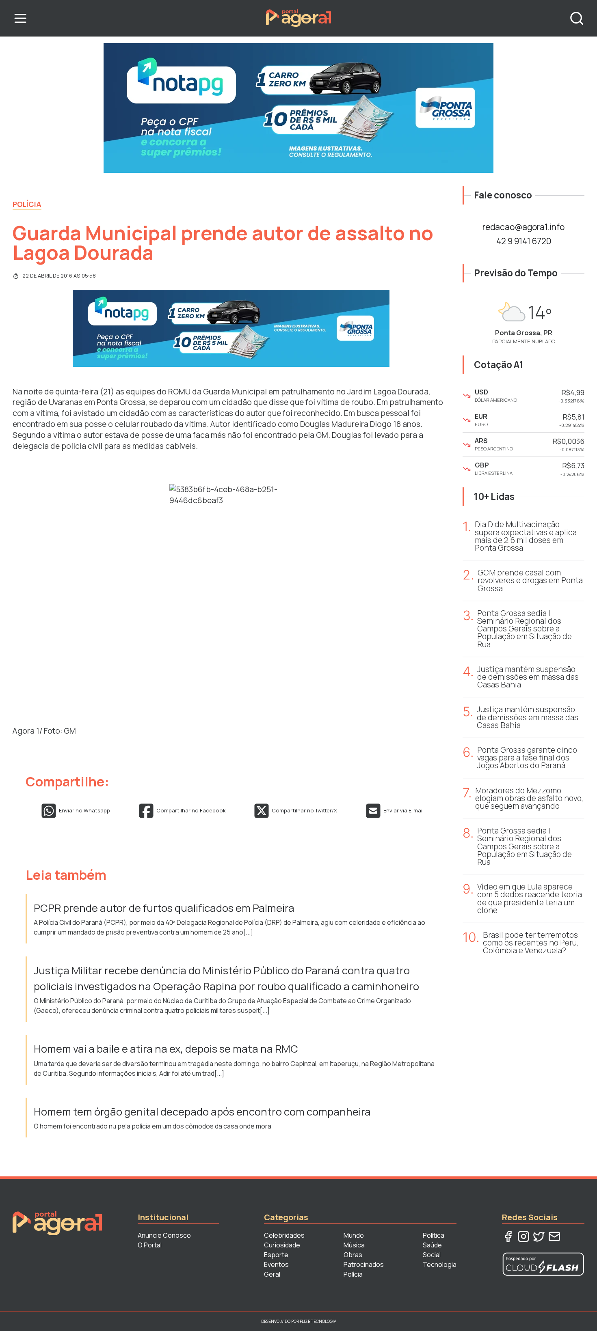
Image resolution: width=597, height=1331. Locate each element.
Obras (353, 1254)
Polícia (27, 204)
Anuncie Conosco (164, 1235)
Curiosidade (282, 1245)
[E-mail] (554, 1236)
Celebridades (284, 1235)
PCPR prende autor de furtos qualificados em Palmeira (164, 908)
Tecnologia (439, 1264)
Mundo (354, 1235)
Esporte (276, 1254)
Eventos (276, 1264)
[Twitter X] (539, 1236)
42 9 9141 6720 (523, 241)
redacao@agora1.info (523, 227)
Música (354, 1245)
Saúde (432, 1245)
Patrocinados (364, 1264)
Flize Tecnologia (318, 1321)
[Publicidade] (298, 108)
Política (433, 1235)
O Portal (150, 1245)
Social (432, 1254)
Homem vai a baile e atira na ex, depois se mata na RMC (167, 1049)
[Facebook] (508, 1236)
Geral (272, 1274)
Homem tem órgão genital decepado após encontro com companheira (202, 1112)
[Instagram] (523, 1236)
